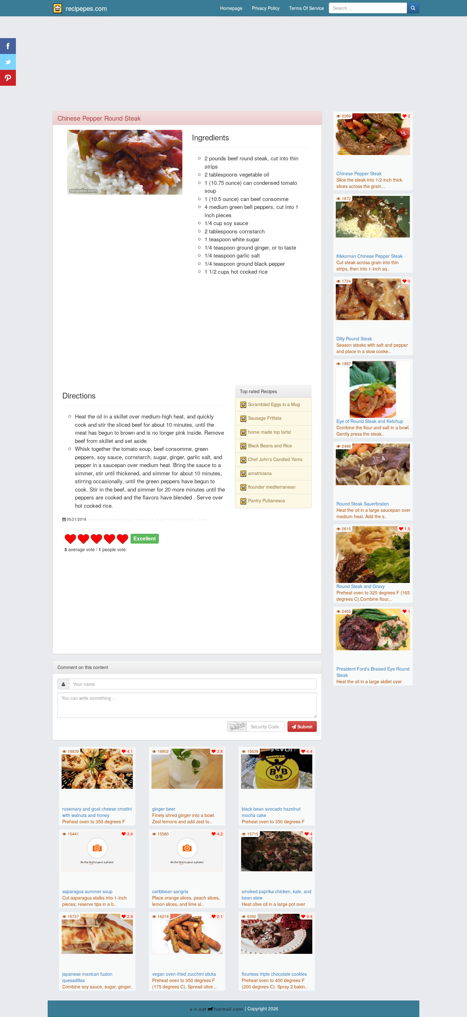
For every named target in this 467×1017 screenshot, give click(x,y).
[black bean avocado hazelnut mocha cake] (276, 768)
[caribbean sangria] (187, 850)
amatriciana (260, 473)
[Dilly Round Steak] (373, 298)
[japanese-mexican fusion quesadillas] (97, 933)
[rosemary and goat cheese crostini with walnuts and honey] (97, 768)
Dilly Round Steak (354, 338)
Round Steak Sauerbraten (362, 503)
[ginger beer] (187, 768)
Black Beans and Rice (270, 445)
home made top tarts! (269, 432)
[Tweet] (8, 62)
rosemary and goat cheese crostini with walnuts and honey (97, 812)
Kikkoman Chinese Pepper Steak (369, 256)
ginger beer (163, 809)
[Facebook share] (8, 46)
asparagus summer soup (87, 891)
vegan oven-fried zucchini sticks (184, 974)
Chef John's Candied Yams (275, 459)
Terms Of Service (306, 8)
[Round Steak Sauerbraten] (373, 463)
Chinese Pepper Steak (359, 173)
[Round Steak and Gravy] (373, 562)
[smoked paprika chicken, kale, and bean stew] (276, 850)
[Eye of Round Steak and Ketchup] (373, 397)
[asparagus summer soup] (97, 850)
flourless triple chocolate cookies (274, 974)
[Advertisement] (233, 65)
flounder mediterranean (271, 487)
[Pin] (8, 78)
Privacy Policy (266, 8)
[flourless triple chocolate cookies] (276, 933)
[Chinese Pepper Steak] (373, 133)
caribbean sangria (170, 891)
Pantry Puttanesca (266, 500)
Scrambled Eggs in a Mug (274, 404)
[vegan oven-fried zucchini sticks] (187, 933)
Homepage (231, 8)
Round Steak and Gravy (360, 586)
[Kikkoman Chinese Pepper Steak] (373, 216)
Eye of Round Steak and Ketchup (369, 421)
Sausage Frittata (264, 418)
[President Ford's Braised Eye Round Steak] (373, 629)
